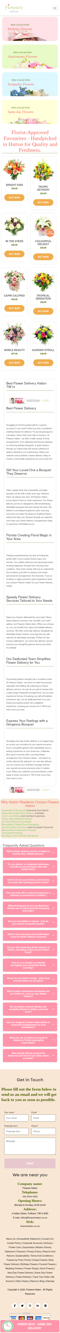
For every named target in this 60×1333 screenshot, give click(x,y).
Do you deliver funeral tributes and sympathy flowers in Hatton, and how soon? (28, 1009)
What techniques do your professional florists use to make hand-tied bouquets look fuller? (28, 908)
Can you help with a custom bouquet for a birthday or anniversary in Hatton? (28, 894)
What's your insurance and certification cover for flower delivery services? (28, 935)
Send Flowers (47, 1268)
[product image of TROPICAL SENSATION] (43, 280)
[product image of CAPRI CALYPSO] (14, 280)
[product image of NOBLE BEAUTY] (14, 334)
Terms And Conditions (41, 1255)
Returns (34, 1281)
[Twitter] (22, 1306)
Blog (42, 1281)
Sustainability (22, 1255)
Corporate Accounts (32, 1243)
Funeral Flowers (47, 1264)
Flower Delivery (23, 1276)
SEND (30, 1163)
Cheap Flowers (39, 1259)
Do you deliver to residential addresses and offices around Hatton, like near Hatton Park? (28, 867)
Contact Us (47, 1238)
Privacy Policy (34, 1251)
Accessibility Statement (28, 1238)
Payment (21, 1251)
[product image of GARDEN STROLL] (43, 334)
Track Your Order (41, 1276)
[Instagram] (30, 1306)
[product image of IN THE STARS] (14, 226)
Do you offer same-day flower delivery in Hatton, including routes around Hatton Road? (28, 950)
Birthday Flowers (29, 1264)
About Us (10, 1238)
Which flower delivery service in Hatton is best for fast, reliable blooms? (28, 852)
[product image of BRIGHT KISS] (14, 169)
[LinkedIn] (37, 1306)
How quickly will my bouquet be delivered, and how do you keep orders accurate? (28, 1055)
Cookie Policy (14, 1243)
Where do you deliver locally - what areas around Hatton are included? (28, 979)
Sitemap (50, 1281)
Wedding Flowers (14, 1268)
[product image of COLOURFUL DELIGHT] (43, 226)
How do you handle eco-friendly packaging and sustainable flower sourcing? (28, 965)
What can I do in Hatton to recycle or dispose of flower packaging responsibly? (28, 1040)
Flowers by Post (15, 1259)
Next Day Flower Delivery (20, 1272)
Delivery (48, 1243)
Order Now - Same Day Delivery (34, 1326)
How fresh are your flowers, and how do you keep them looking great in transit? (28, 881)
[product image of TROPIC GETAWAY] (43, 170)
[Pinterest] (45, 1306)
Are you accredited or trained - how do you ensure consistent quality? (28, 922)
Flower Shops (31, 1268)
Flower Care (15, 1247)
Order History (22, 1281)
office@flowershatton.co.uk (34, 1217)
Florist (27, 1259)
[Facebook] (14, 1306)
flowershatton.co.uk (30, 1226)
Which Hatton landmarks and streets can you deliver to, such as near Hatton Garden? (28, 993)
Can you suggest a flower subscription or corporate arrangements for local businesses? (28, 1024)
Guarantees (28, 1247)
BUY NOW (14, 197)
